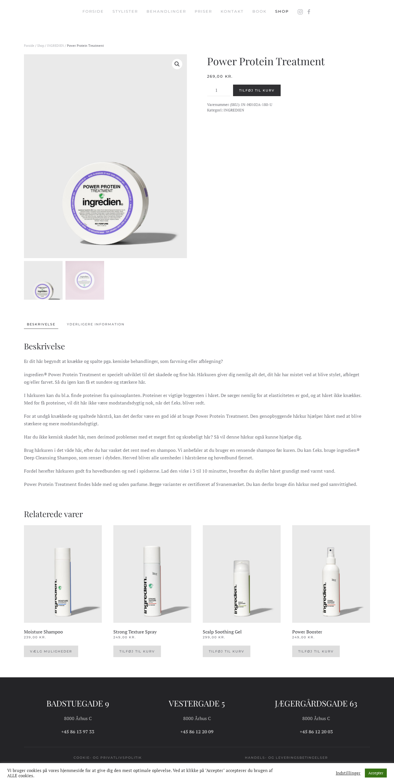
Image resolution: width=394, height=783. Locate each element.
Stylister (125, 11)
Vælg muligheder (51, 651)
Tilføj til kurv (257, 90)
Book (259, 11)
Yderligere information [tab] (96, 324)
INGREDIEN (55, 46)
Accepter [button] (375, 772)
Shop (282, 11)
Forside (93, 11)
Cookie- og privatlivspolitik (108, 758)
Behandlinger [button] (166, 11)
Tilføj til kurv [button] (137, 651)
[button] (177, 64)
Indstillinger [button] (348, 773)
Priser (203, 11)
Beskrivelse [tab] (41, 324)
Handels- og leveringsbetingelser (286, 758)
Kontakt (232, 11)
